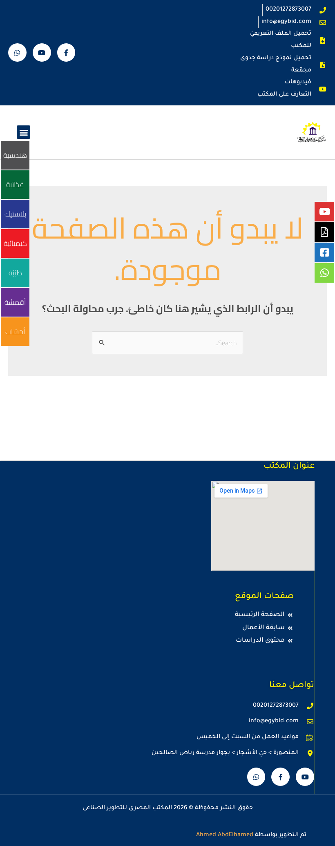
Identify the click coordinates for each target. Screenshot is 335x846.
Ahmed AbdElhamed (224, 835)
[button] (23, 132)
